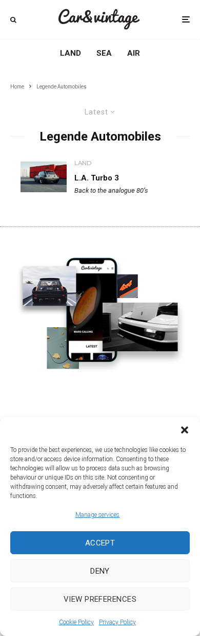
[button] (184, 430)
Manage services (97, 514)
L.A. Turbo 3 (96, 178)
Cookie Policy (76, 622)
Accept (100, 543)
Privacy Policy (117, 622)
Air (133, 53)
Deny (100, 571)
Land (70, 53)
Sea (104, 53)
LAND (82, 163)
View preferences (100, 599)
